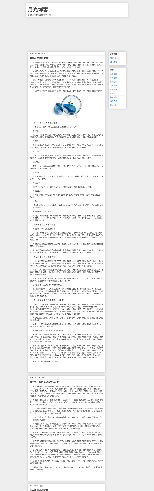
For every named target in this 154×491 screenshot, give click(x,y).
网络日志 (113, 93)
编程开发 (113, 101)
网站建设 (113, 89)
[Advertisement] (77, 32)
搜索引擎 (113, 97)
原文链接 (54, 361)
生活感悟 (113, 82)
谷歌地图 (113, 58)
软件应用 (113, 78)
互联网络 (113, 85)
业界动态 (113, 74)
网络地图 (113, 105)
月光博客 (38, 9)
